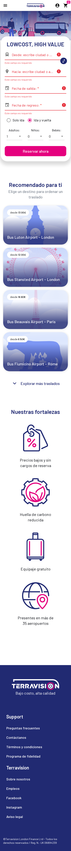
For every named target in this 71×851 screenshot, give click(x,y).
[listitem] (24, 728)
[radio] (14, 120)
